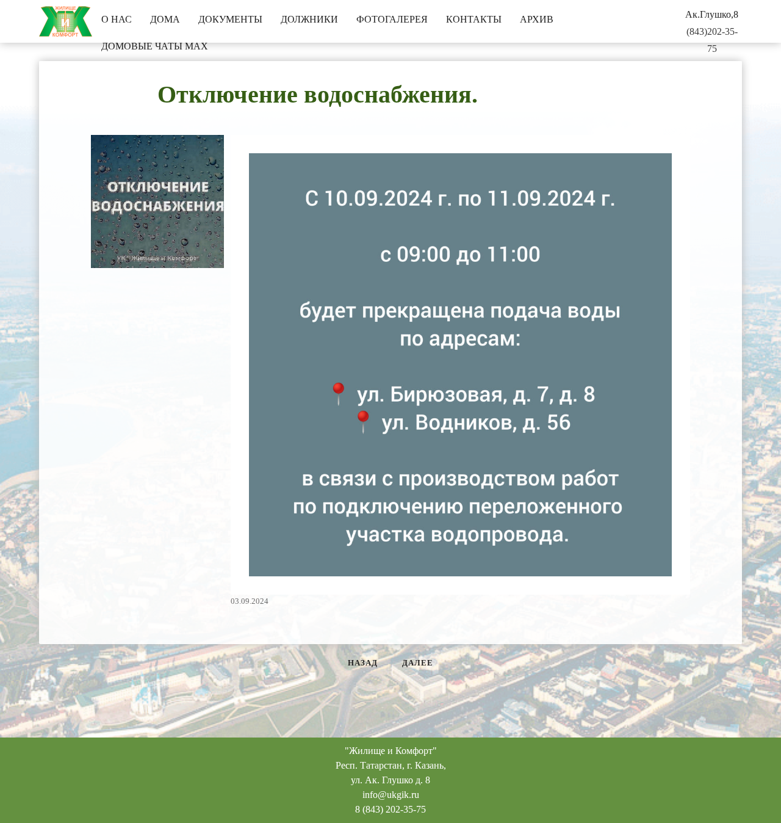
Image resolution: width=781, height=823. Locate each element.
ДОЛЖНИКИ (309, 19)
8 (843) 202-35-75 (390, 809)
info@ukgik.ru (390, 794)
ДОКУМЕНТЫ (230, 19)
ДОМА (165, 19)
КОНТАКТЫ (474, 19)
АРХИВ (536, 19)
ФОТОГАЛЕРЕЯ (392, 19)
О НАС (116, 19)
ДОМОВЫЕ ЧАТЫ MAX (154, 46)
